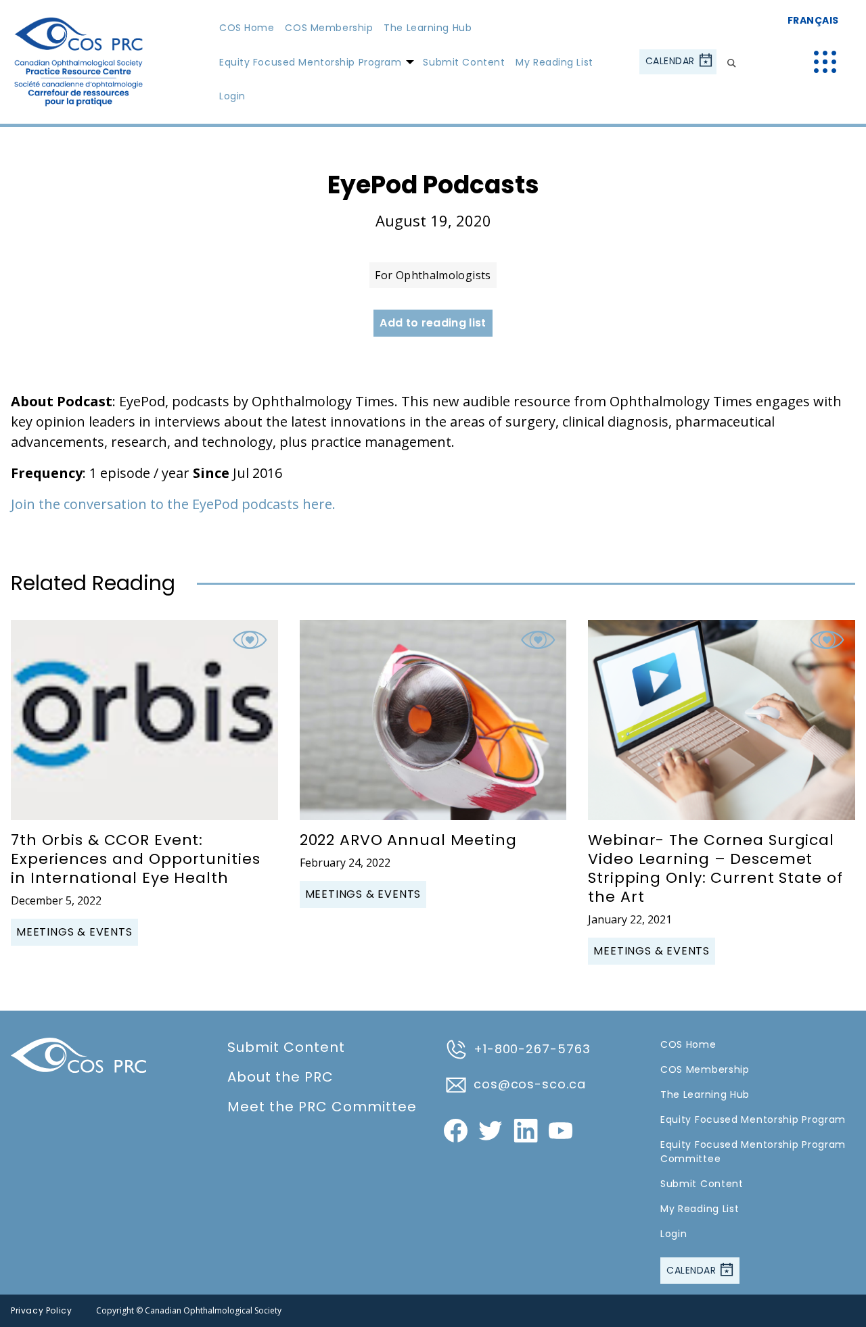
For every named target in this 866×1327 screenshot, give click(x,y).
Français (813, 20)
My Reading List (554, 62)
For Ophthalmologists (433, 275)
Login (232, 96)
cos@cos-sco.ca (530, 1084)
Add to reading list (433, 323)
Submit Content (464, 62)
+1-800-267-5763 (532, 1048)
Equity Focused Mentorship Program (310, 62)
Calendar (671, 61)
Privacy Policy (41, 1310)
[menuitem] (246, 28)
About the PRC (280, 1076)
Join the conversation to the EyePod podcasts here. (173, 504)
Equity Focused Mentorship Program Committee (753, 1151)
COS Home (246, 27)
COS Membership (329, 27)
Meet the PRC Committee (322, 1106)
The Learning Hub (428, 27)
